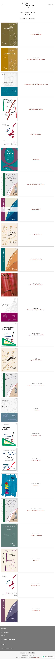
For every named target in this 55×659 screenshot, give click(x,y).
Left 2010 (35, 560)
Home (21, 12)
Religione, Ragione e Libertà (36, 109)
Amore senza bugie (36, 460)
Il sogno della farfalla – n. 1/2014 (35, 510)
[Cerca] (49, 5)
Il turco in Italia (36, 610)
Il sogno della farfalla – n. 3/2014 (35, 184)
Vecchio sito (31, 655)
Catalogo (27, 12)
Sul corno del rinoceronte (35, 259)
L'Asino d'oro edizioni (9, 639)
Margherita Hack (35, 585)
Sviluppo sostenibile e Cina (36, 284)
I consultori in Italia (36, 435)
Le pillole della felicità (35, 34)
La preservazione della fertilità (36, 335)
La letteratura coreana (36, 535)
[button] (2, 5)
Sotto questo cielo (36, 209)
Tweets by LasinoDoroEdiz (7, 648)
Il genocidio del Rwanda (36, 234)
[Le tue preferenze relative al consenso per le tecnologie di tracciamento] (48, 656)
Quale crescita (36, 159)
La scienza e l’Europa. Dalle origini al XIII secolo (36, 84)
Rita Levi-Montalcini (35, 134)
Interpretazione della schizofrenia (36, 59)
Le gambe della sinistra (36, 360)
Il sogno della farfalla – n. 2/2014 (35, 385)
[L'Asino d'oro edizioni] (27, 4)
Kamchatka (36, 485)
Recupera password (25, 655)
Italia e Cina (36, 410)
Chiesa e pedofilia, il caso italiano (35, 310)
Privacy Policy (36, 657)
